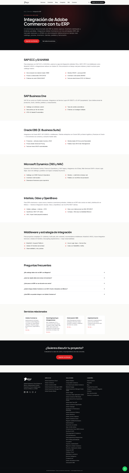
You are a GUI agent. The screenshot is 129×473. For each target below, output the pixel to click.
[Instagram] (32, 392)
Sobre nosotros (91, 380)
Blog (56, 2)
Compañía (62, 2)
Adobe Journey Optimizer (72, 416)
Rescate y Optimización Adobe (73, 448)
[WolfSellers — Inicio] (26, 2)
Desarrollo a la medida (71, 425)
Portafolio (50, 2)
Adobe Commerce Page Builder (74, 404)
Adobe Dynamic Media (50, 391)
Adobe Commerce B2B (50, 384)
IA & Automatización (71, 435)
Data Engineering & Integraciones (74, 437)
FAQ (69, 2)
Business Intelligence (71, 456)
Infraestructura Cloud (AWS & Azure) (75, 429)
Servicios (43, 2)
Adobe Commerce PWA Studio (73, 396)
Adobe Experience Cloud (51, 380)
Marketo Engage (70, 387)
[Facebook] (27, 392)
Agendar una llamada (32, 41)
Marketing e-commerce (72, 454)
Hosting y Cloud (70, 452)
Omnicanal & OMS (70, 462)
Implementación (70, 422)
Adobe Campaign (70, 406)
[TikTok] (35, 392)
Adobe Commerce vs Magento (94, 389)
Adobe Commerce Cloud (72, 418)
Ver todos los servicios (48, 41)
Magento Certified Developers (73, 420)
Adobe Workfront (70, 414)
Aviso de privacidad (92, 393)
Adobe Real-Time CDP (71, 402)
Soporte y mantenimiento (72, 443)
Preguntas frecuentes (92, 387)
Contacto (74, 2)
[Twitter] (30, 392)
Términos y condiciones (93, 395)
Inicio (25, 11)
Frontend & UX (69, 458)
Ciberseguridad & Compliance (73, 433)
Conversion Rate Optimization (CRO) (75, 394)
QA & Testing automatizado (72, 439)
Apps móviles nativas (71, 427)
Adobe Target (69, 392)
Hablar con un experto (98, 2)
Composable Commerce (72, 382)
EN (89, 2)
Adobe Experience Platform (73, 412)
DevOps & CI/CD (70, 431)
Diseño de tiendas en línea (72, 460)
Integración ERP (70, 450)
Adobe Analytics (70, 380)
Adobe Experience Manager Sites (53, 389)
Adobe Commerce (49, 382)
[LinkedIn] (24, 392)
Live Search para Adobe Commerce (75, 384)
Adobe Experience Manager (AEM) (53, 387)
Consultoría (69, 441)
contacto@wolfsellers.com (77, 470)
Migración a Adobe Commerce (73, 445)
